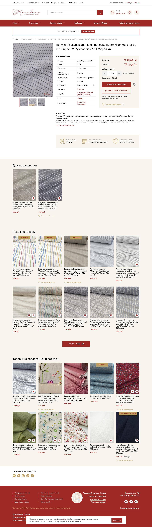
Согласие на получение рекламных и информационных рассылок (71, 286)
